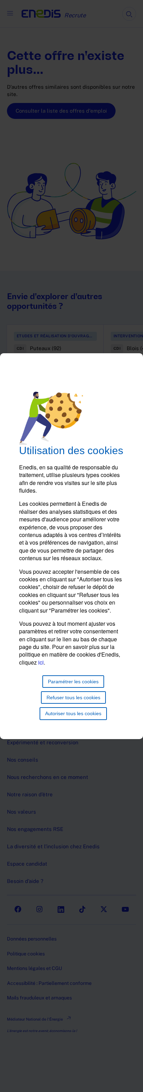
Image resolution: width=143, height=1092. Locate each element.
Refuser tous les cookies (73, 697)
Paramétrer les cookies (73, 681)
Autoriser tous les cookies (73, 713)
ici (41, 662)
